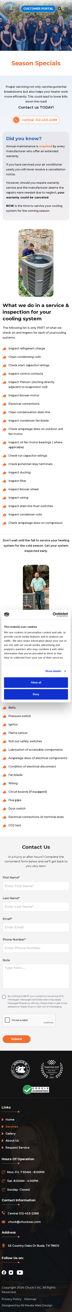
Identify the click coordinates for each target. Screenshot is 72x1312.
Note (6, 960)
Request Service (18, 1147)
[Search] (60, 9)
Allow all (36, 682)
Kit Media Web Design (36, 1305)
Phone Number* (14, 939)
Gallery (11, 1133)
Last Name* (11, 898)
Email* (7, 919)
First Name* (11, 877)
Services (12, 1126)
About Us (12, 1140)
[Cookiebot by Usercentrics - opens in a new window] (52, 614)
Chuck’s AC (33, 1287)
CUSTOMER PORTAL (38, 8)
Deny (36, 694)
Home (10, 1119)
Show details (53, 671)
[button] (66, 8)
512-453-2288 (29, 1213)
